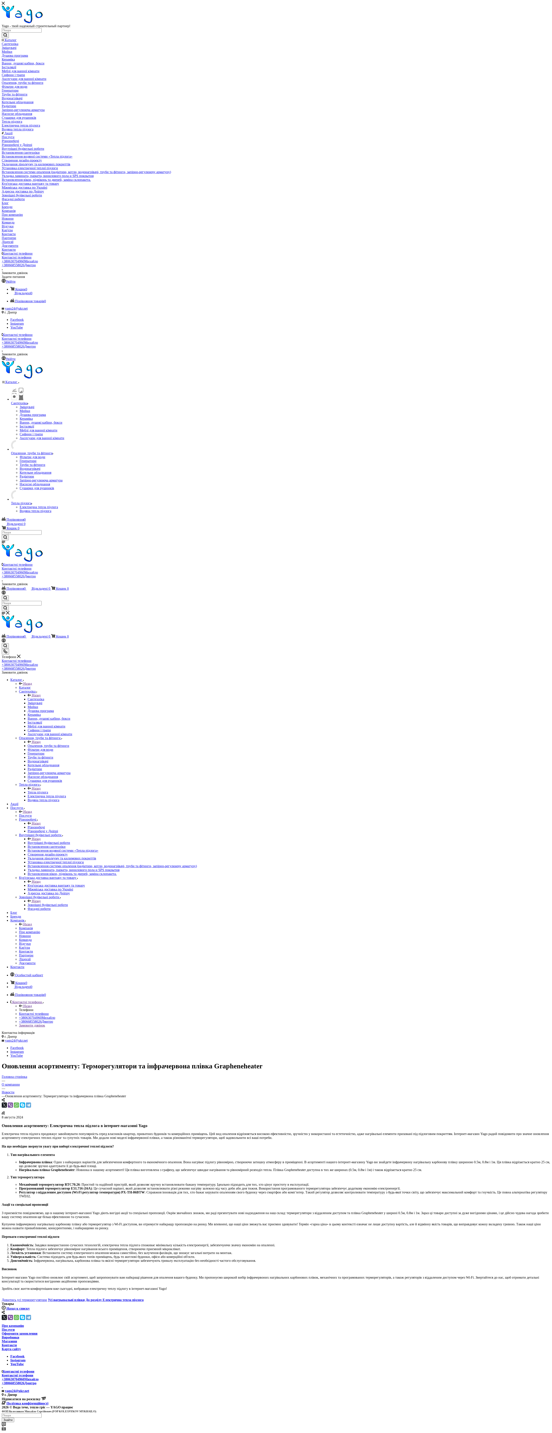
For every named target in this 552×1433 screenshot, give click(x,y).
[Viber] (10, 1105)
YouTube (16, 327)
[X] (4, 1105)
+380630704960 (20, 261)
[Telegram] (28, 1105)
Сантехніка (36, 699)
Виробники (10, 1337)
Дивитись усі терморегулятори (24, 1300)
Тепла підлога (38, 792)
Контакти (9, 1345)
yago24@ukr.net (16, 308)
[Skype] (22, 1105)
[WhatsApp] (16, 1105)
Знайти (8, 1420)
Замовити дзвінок (32, 1025)
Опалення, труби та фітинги (48, 746)
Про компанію (13, 1326)
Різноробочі (36, 827)
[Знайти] (5, 35)
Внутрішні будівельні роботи (49, 843)
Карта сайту (11, 1349)
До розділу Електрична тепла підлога (115, 1300)
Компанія (26, 928)
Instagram (17, 323)
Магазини (9, 1341)
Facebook (17, 319)
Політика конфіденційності (27, 1403)
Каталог (25, 687)
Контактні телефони (18, 253)
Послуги (25, 815)
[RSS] (3, 1113)
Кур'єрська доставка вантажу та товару (56, 885)
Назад (27, 683)
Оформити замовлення (20, 1333)
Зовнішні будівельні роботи (48, 905)
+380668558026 (19, 265)
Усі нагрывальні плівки (66, 1300)
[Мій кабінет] (4, 593)
